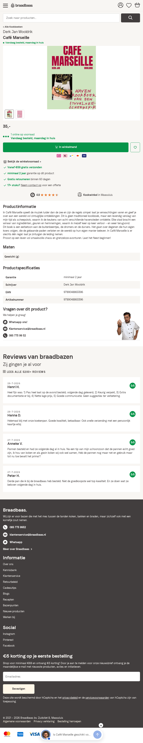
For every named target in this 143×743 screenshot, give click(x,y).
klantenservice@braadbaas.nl (28, 534)
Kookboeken (16, 27)
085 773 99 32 (17, 335)
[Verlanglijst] (129, 5)
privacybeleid (70, 697)
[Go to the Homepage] (22, 5)
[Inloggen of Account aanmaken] (120, 5)
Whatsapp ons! (18, 322)
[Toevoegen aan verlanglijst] (135, 147)
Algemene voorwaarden (17, 721)
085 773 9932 (18, 527)
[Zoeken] (130, 17)
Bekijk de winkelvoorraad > (24, 161)
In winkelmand (68, 146)
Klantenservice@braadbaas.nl (27, 328)
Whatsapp (16, 542)
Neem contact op (31, 185)
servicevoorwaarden (97, 697)
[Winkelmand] (137, 5)
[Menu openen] (5, 5)
